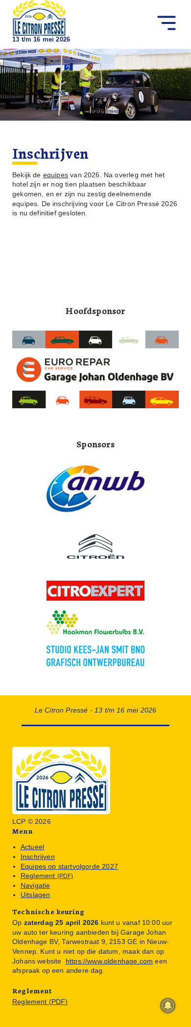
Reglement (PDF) (40, 1002)
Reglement (47, 876)
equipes (55, 175)
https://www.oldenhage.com (109, 961)
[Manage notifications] (168, 1005)
